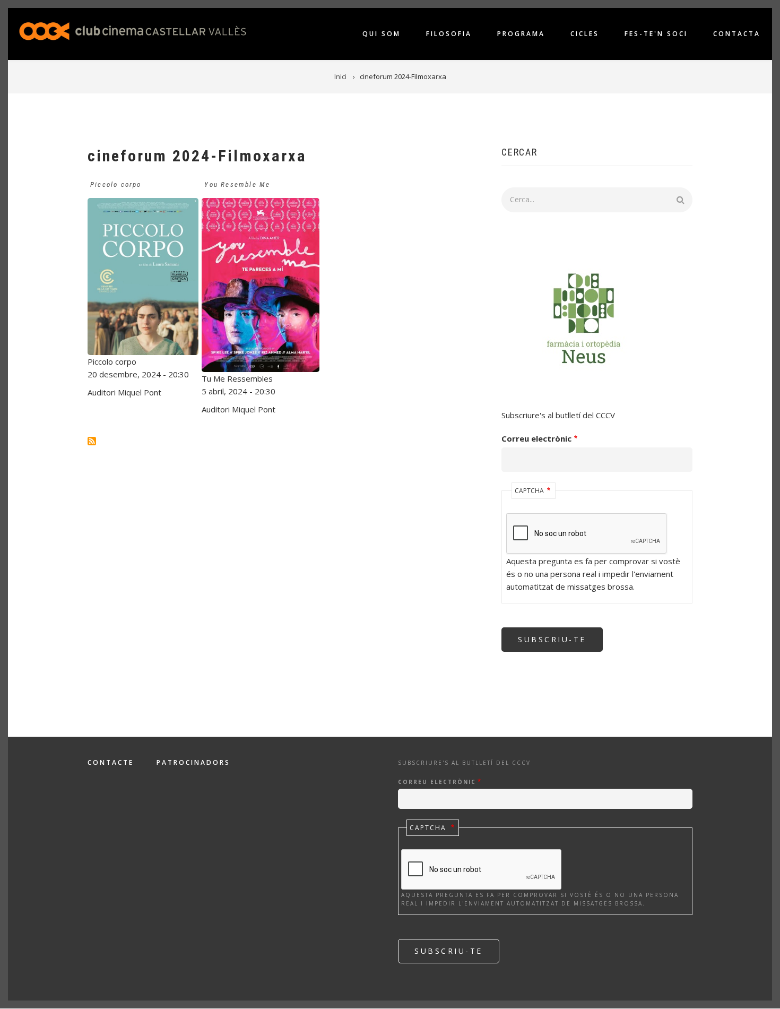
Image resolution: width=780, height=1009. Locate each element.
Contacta (736, 33)
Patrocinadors (193, 762)
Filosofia (449, 33)
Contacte (111, 762)
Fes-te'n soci (656, 33)
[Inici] (133, 30)
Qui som (381, 33)
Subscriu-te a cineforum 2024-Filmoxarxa (92, 441)
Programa (521, 33)
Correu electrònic (536, 438)
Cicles (584, 33)
